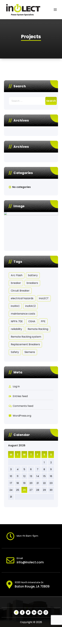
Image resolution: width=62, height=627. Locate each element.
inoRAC (15, 306)
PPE (43, 321)
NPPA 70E (17, 321)
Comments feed (23, 406)
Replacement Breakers (25, 344)
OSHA (31, 321)
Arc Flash (16, 275)
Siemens (29, 352)
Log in (16, 386)
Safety (15, 352)
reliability (16, 329)
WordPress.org (22, 416)
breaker (16, 283)
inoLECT (44, 298)
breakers (32, 283)
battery (33, 275)
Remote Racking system (26, 337)
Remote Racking (38, 329)
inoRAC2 (30, 306)
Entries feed (20, 396)
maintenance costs (23, 313)
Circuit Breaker (20, 290)
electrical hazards (22, 298)
